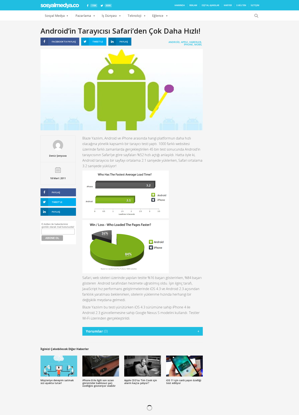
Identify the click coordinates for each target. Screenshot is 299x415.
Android (174, 42)
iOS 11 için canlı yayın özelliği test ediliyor (183, 382)
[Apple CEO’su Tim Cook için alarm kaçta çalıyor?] (142, 366)
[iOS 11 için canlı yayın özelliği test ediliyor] (184, 366)
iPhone (188, 44)
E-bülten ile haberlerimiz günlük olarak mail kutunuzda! (58, 225)
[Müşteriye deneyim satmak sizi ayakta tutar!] (58, 366)
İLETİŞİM (255, 5)
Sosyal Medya (55, 16)
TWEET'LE (97, 41)
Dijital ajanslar (210, 5)
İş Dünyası (109, 16)
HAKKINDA (180, 5)
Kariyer (228, 5)
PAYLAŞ (64, 41)
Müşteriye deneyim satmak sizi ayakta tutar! (57, 382)
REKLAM (193, 5)
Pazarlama (83, 16)
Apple (184, 42)
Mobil (198, 44)
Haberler (195, 42)
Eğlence (157, 16)
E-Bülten (241, 5)
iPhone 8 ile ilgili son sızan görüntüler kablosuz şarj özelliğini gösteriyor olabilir (99, 383)
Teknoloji (134, 16)
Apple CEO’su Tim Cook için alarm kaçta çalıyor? (140, 382)
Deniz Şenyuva (58, 155)
